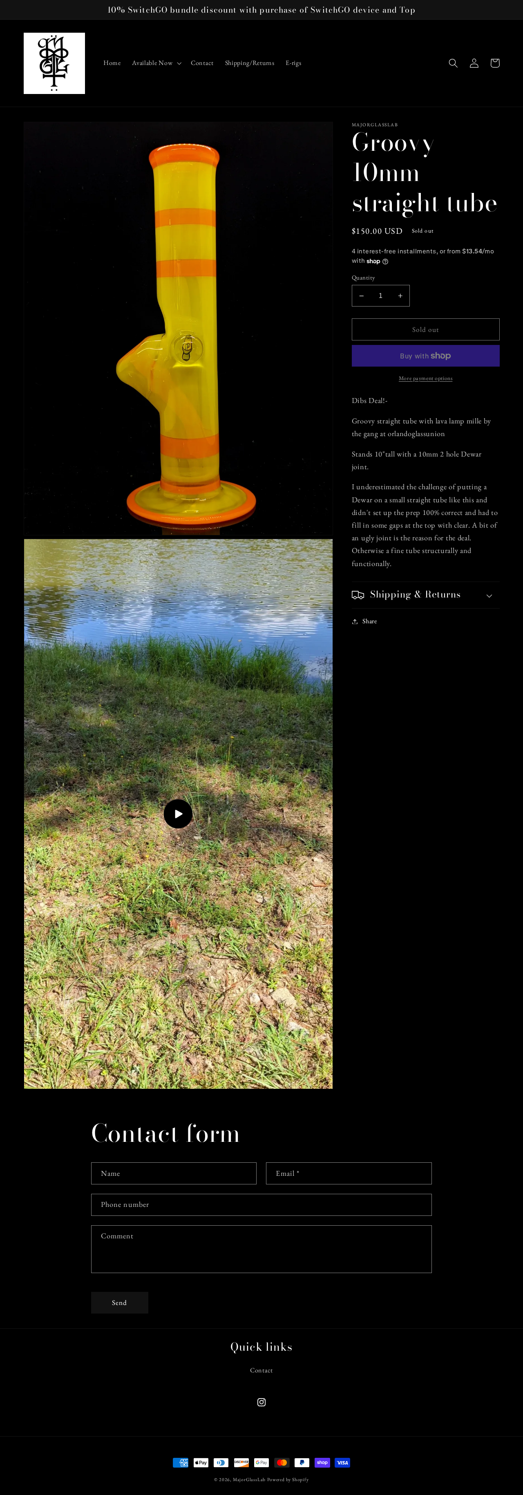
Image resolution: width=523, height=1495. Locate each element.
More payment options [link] (426, 378)
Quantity (363, 278)
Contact (261, 1370)
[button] (155, 63)
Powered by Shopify (288, 1479)
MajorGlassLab (249, 1479)
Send (119, 1302)
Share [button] (369, 621)
